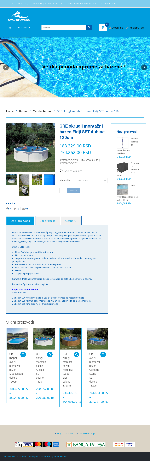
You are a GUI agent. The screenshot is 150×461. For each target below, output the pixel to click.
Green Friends (60, 456)
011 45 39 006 (35, 3)
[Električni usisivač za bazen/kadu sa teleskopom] (122, 142)
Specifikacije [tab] (47, 221)
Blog (59, 433)
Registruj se (136, 27)
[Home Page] (10, 27)
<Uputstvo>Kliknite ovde (25, 289)
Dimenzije (64, 180)
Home (10, 111)
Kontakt (70, 433)
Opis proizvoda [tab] (20, 221)
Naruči (73, 190)
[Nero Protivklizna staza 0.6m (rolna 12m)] (122, 189)
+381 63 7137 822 (56, 3)
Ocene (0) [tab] (71, 221)
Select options (23, 354)
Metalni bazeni (42, 111)
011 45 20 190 (20, 3)
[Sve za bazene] (19, 15)
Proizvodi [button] (22, 27)
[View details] (17, 339)
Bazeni (23, 111)
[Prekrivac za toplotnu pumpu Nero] (122, 167)
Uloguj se (117, 27)
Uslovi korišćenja (87, 433)
